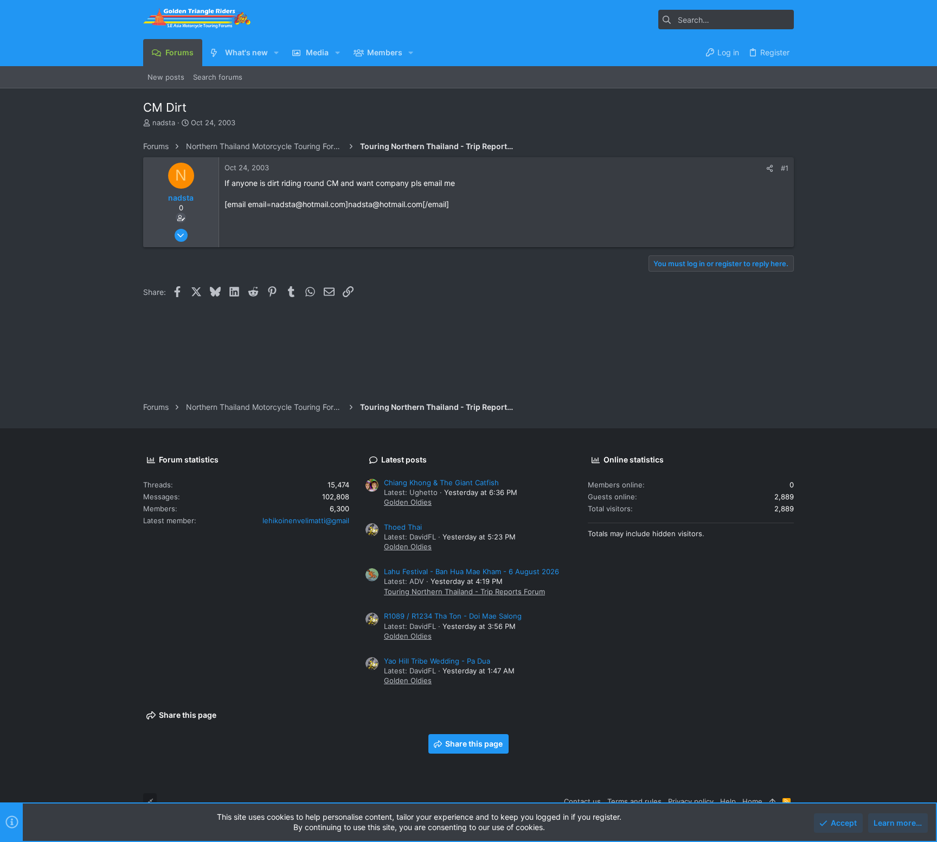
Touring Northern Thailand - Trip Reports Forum (464, 591)
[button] (276, 52)
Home (752, 801)
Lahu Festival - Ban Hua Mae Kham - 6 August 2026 (471, 571)
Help (728, 801)
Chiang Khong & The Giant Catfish (441, 482)
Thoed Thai (403, 527)
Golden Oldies (408, 502)
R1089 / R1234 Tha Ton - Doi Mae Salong (453, 616)
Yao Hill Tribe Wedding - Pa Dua (437, 661)
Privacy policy (691, 801)
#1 (784, 168)
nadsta (163, 122)
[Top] (772, 801)
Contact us (582, 801)
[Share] (769, 168)
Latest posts (404, 459)
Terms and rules (634, 801)
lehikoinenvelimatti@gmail (305, 520)
